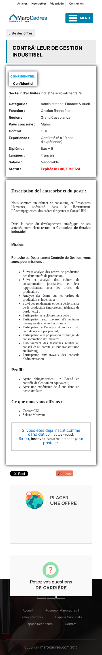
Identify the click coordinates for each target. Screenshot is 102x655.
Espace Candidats (68, 617)
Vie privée (57, 3)
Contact (70, 624)
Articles (22, 3)
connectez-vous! (59, 434)
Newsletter (38, 3)
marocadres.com (54, 647)
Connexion (76, 3)
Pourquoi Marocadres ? (62, 610)
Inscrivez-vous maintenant (52, 439)
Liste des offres (20, 33)
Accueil (28, 610)
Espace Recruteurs (39, 624)
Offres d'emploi (31, 617)
